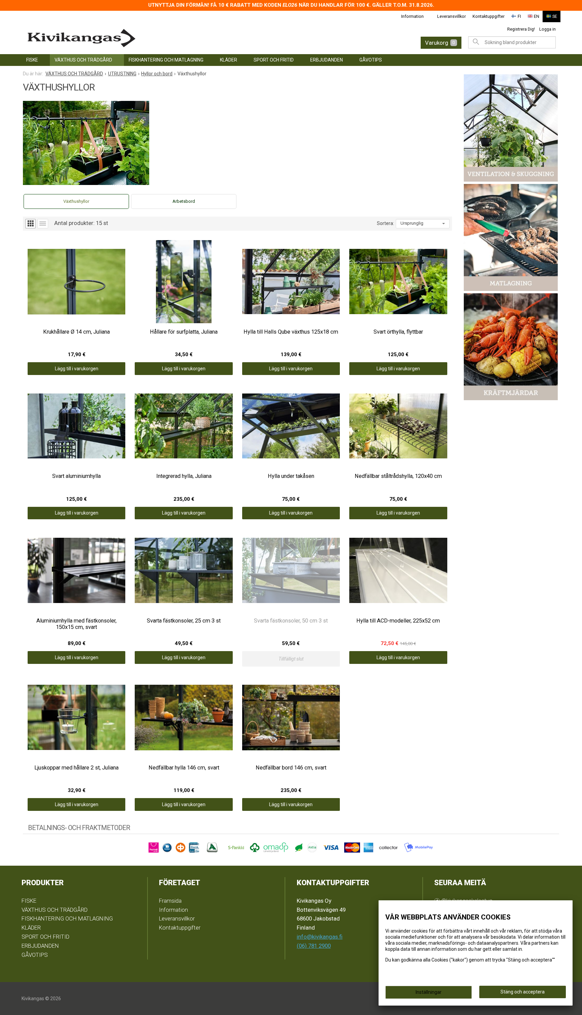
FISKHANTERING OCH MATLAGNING (166, 60)
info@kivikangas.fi (320, 936)
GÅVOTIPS (370, 60)
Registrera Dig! (521, 29)
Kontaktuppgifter (489, 16)
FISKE (32, 60)
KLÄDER (228, 60)
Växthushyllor (76, 201)
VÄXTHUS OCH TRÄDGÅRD (83, 60)
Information (412, 16)
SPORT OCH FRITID (274, 60)
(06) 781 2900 (314, 945)
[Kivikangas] (143, 38)
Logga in (547, 29)
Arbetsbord (183, 201)
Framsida (170, 900)
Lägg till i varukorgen (76, 368)
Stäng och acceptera (522, 991)
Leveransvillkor (451, 16)
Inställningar (429, 992)
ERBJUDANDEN (326, 60)
